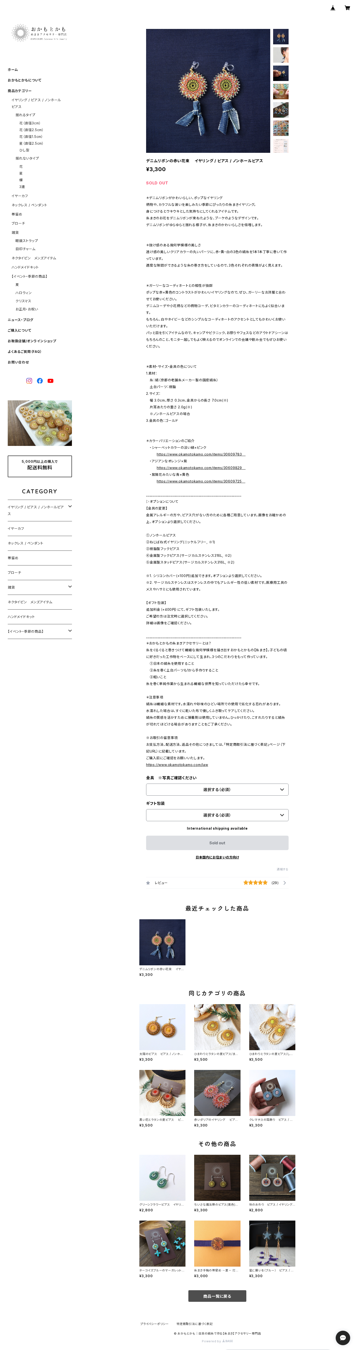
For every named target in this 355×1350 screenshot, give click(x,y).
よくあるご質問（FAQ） (25, 351)
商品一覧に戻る (217, 1296)
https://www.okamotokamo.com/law (177, 765)
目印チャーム (25, 249)
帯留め (17, 214)
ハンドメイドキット (25, 267)
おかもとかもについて (25, 80)
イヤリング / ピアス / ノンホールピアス (36, 510)
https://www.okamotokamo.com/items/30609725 (201, 481)
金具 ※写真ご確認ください (171, 777)
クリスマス (23, 301)
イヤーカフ (20, 196)
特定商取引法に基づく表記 (195, 1324)
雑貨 (15, 232)
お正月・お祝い (26, 309)
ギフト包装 (155, 803)
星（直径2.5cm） (31, 143)
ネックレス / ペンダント (29, 205)
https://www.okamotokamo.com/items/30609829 (201, 468)
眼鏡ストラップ (26, 241)
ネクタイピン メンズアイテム (34, 258)
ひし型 (24, 150)
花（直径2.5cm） (31, 130)
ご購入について (19, 330)
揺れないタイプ (27, 158)
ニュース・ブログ (20, 320)
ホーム (13, 69)
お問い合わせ (18, 362)
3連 (22, 187)
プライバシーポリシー (154, 1324)
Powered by (212, 1341)
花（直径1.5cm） (31, 136)
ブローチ (18, 223)
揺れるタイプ (25, 115)
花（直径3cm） (30, 123)
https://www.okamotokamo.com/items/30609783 (201, 454)
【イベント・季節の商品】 (30, 276)
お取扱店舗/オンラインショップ (32, 341)
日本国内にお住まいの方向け (217, 857)
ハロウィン (23, 293)
